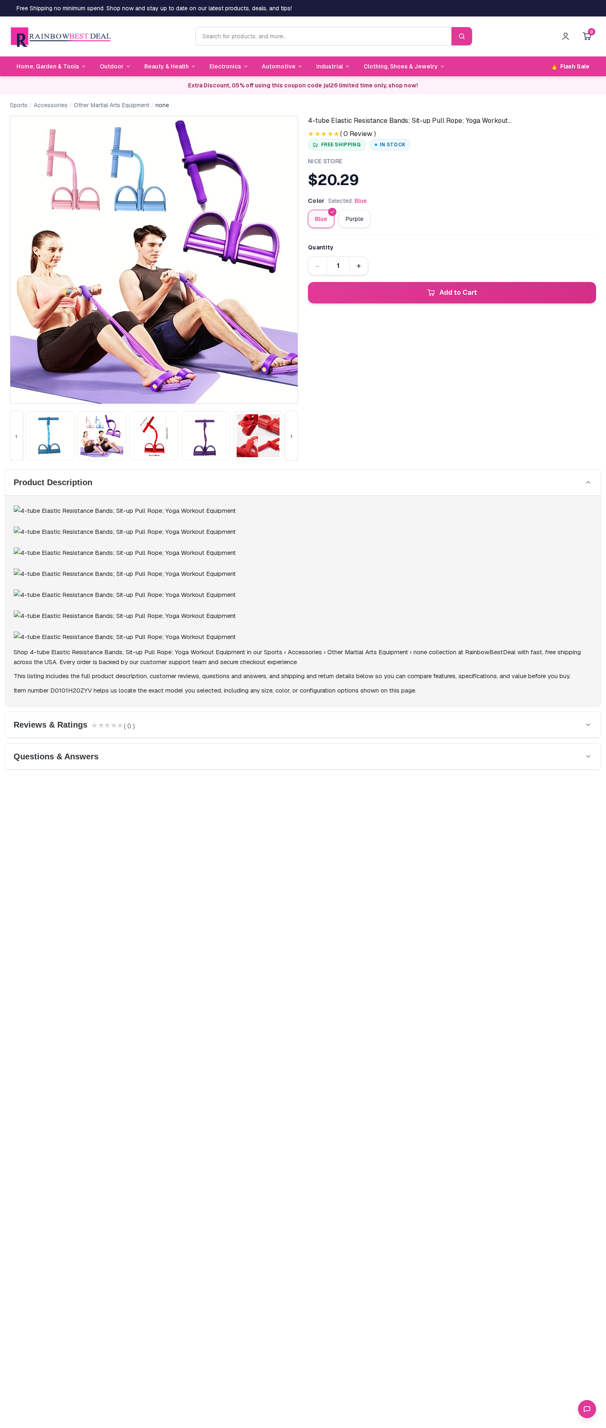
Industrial (329, 66)
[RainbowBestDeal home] (60, 36)
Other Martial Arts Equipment (111, 105)
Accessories (51, 105)
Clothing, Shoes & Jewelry (401, 66)
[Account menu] (566, 36)
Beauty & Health (166, 66)
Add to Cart (458, 292)
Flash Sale (570, 66)
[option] (321, 219)
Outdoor (112, 66)
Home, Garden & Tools (47, 66)
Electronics (225, 66)
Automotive (279, 66)
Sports (19, 105)
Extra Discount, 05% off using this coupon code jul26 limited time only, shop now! (303, 85)
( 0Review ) (358, 133)
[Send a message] (587, 1409)
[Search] (461, 36)
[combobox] (323, 36)
